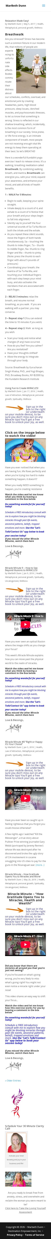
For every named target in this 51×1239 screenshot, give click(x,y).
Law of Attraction (13, 395)
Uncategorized (11, 581)
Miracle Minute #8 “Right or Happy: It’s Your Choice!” (24, 743)
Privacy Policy (14, 1234)
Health (40, 23)
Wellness (38, 27)
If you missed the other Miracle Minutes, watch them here (22, 540)
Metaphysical (11, 27)
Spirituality (17, 399)
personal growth (25, 27)
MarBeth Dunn (14, 23)
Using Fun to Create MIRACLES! (21, 388)
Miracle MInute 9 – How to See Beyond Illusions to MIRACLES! (21, 569)
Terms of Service (34, 1234)
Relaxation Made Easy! (17, 20)
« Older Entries (13, 1080)
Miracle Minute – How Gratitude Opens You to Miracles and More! (22, 875)
